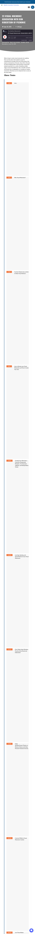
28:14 (9, 932)
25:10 (9, 838)
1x (12, 37)
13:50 (9, 555)
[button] (29, 7)
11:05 (9, 460)
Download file (5, 42)
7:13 (9, 272)
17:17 (9, 649)
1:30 (9, 83)
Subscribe (24, 40)
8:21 (9, 366)
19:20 (9, 743)
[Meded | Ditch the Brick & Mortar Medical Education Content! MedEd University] (10, 7)
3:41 (9, 177)
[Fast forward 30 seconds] (15, 38)
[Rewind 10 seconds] (9, 38)
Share (30, 40)
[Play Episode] (5, 37)
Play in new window (15, 42)
